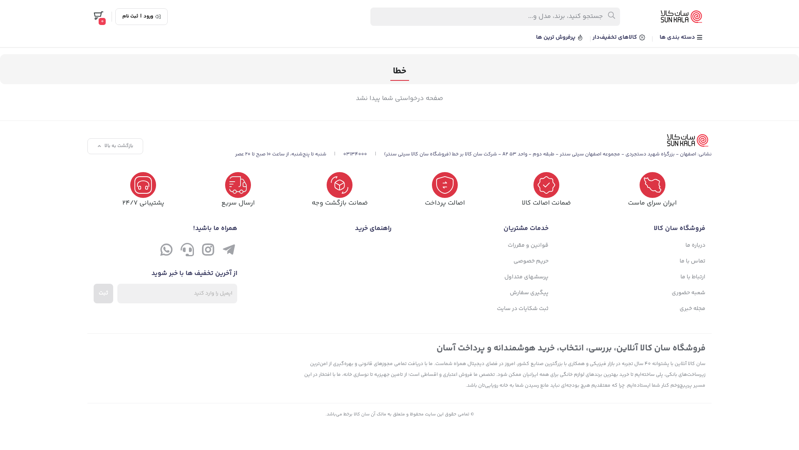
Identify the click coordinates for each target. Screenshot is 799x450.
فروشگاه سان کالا (679, 228)
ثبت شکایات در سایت (522, 308)
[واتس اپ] (166, 251)
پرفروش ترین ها (556, 37)
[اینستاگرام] (208, 251)
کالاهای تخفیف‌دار (615, 37)
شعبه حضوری (688, 293)
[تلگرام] (229, 251)
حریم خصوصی (531, 261)
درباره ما (695, 245)
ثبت (103, 293)
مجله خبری (692, 308)
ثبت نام (130, 16)
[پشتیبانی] (187, 251)
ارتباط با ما (692, 277)
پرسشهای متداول (526, 277)
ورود (148, 16)
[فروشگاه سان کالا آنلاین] (473, 140)
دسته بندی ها (678, 37)
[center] (611, 17)
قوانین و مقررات (528, 245)
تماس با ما (692, 261)
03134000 (355, 154)
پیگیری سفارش (529, 293)
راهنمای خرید (373, 228)
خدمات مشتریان (526, 228)
